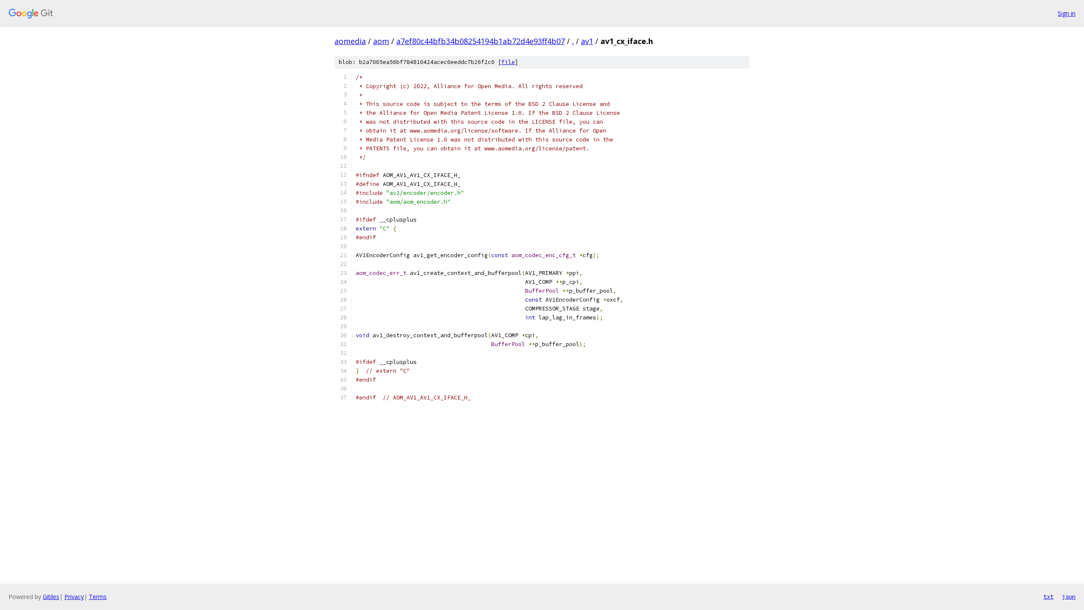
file (508, 62)
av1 (587, 41)
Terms (98, 597)
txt (1048, 596)
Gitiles (51, 597)
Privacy (74, 597)
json (1069, 596)
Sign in (1067, 13)
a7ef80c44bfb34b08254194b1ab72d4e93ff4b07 (480, 41)
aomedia (350, 41)
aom (381, 41)
